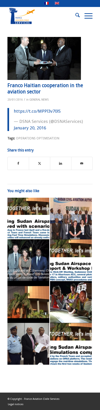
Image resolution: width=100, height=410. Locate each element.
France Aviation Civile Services (42, 398)
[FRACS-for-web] (41, 16)
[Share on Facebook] (18, 163)
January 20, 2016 (30, 127)
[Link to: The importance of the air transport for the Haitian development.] (28, 260)
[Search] (75, 16)
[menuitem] (75, 16)
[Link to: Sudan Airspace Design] (28, 344)
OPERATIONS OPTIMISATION (37, 138)
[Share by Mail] (81, 163)
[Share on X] (39, 163)
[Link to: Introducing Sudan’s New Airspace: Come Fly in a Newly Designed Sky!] (71, 218)
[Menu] (86, 16)
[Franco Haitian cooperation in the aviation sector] (44, 58)
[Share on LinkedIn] (60, 163)
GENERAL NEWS (39, 99)
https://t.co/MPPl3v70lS (37, 111)
